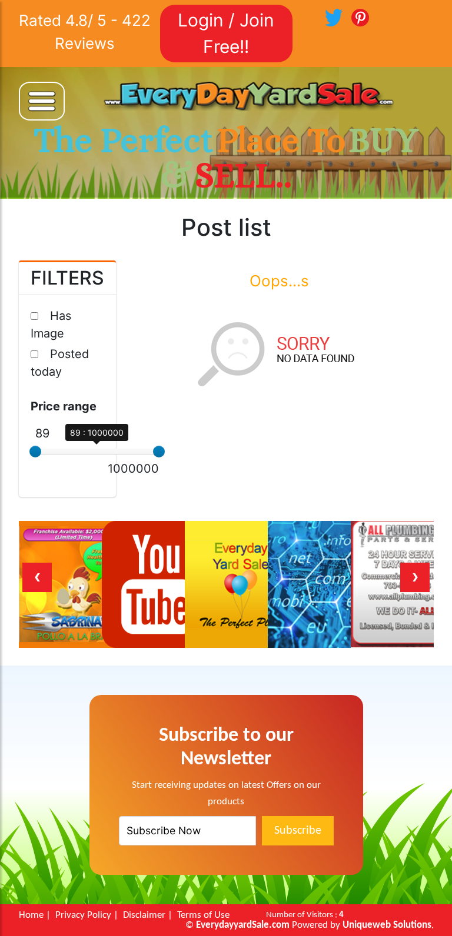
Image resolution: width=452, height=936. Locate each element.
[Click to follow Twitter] (334, 16)
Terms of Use (203, 915)
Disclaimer (144, 915)
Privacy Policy (83, 915)
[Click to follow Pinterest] (360, 16)
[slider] (35, 451)
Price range (64, 406)
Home (31, 915)
